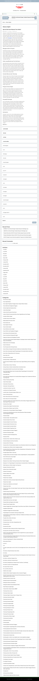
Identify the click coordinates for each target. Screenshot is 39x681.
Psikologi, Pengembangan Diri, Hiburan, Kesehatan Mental (13, 539)
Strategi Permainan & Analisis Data (9, 578)
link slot (4, 158)
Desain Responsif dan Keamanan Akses (10, 333)
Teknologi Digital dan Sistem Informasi (10, 628)
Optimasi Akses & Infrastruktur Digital (9, 469)
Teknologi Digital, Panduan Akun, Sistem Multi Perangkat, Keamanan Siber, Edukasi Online (18, 630)
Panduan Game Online (7, 486)
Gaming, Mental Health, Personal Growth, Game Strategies (13, 369)
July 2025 (4, 274)
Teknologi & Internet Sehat (7, 599)
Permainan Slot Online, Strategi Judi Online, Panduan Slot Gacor (14, 528)
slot (4, 149)
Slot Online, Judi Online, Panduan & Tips (10, 558)
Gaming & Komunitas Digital (8, 357)
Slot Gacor (5, 153)
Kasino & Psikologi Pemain (7, 394)
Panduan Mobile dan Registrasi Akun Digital (10, 502)
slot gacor (10, 37)
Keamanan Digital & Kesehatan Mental (9, 426)
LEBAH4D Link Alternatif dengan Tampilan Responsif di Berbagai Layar (20, 17)
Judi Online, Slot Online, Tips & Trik (9, 388)
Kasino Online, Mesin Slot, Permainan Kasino (10, 396)
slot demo (5, 187)
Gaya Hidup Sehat (6, 374)
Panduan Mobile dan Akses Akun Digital (10, 500)
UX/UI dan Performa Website (8, 673)
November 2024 (6, 291)
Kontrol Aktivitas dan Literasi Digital (9, 456)
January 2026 (5, 262)
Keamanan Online (6, 436)
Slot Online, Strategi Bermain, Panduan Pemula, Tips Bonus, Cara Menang (15, 562)
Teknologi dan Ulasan (7, 620)
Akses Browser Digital (7, 299)
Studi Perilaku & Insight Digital (8, 586)
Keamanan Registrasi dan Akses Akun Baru (10, 440)
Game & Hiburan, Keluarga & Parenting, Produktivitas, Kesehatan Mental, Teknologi (17, 349)
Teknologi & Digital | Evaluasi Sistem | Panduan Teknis (12, 595)
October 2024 (5, 293)
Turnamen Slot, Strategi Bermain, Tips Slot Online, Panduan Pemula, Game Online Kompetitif (18, 665)
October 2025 (5, 268)
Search (4, 220)
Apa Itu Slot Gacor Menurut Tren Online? (12, 29)
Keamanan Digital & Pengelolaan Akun (9, 428)
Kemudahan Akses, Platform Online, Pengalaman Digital (12, 447)
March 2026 (5, 257)
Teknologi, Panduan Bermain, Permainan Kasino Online (12, 657)
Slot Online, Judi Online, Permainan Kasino (10, 560)
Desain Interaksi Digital (7, 326)
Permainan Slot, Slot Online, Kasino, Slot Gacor (11, 530)
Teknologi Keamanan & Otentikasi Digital (10, 643)
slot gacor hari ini (6, 212)
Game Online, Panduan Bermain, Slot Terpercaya (11, 353)
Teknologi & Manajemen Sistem (8, 607)
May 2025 (5, 278)
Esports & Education (6, 344)
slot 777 (4, 170)
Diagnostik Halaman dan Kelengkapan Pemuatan (11, 337)
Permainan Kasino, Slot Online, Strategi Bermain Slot (12, 522)
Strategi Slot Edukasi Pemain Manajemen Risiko (11, 584)
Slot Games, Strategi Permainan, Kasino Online (11, 550)
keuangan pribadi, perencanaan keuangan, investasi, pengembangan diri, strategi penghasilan (19, 454)
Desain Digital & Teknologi (7, 324)
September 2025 (6, 270)
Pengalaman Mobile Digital (7, 508)
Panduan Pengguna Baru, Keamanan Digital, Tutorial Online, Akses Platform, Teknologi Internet (19, 506)
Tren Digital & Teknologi (7, 661)
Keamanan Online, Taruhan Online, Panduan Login (11, 438)
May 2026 (5, 253)
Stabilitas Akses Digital (7, 570)
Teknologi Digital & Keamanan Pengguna (10, 624)
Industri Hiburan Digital (7, 381)
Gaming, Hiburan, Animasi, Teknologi (9, 364)
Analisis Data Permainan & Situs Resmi (10, 312)
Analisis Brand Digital (7, 310)
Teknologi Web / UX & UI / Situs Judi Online (10, 650)
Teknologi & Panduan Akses (8, 609)
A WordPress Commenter (7, 243)
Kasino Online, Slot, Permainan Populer (9, 398)
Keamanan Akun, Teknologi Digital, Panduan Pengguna (12, 410)
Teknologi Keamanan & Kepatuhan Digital (10, 641)
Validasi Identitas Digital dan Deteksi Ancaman (11, 675)
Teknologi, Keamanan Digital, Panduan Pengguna (11, 655)
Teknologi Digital (6, 622)
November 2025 (6, 266)
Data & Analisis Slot (6, 322)
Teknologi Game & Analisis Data (8, 635)
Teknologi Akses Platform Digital (9, 616)
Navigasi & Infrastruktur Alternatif (9, 467)
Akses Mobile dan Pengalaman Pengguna (10, 305)
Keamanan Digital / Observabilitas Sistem (10, 417)
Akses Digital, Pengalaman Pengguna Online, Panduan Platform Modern (15, 303)
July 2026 (4, 249)
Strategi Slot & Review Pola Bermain (9, 582)
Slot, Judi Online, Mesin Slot (8, 568)
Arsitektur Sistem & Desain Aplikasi (9, 318)
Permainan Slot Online (7, 526)
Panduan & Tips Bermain (7, 471)
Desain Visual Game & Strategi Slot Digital (10, 335)
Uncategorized (5, 670)
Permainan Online (6, 524)
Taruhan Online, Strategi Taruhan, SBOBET (10, 588)
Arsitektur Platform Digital (7, 316)
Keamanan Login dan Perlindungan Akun (10, 434)
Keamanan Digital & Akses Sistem (9, 419)
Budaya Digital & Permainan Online (9, 320)
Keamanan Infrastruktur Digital (8, 432)
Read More (4, 124)
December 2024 (6, 289)
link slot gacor (5, 145)
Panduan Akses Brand (7, 475)
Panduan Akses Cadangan (7, 477)
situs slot (4, 174)
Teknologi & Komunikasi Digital (8, 605)
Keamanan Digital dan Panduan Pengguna (10, 430)
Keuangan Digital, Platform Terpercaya (9, 452)
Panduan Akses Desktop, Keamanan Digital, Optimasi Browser (13, 479)
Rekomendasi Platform (7, 541)
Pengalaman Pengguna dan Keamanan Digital (11, 510)
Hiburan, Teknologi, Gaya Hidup (8, 379)
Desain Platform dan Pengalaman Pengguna (10, 331)
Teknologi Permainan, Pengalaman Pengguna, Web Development (14, 645)
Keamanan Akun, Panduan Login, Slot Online (10, 408)
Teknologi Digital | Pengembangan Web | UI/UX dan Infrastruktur (14, 626)
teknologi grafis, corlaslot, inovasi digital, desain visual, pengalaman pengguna (16, 637)
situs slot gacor (6, 162)
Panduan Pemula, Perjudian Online (9, 504)
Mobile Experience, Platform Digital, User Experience (12, 465)
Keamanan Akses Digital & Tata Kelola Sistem (11, 406)
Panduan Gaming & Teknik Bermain (9, 491)
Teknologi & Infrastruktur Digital (8, 597)
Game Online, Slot (6, 355)
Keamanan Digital (6, 415)
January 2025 (5, 287)
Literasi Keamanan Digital (7, 458)
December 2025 (6, 264)
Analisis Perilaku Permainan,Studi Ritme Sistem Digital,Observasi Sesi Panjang (16, 314)
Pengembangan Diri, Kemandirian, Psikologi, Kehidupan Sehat (13, 512)
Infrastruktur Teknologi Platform (8, 386)
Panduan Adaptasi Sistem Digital (8, 473)
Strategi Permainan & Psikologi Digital (9, 580)
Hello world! (16, 243)
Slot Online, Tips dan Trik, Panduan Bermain (10, 564)
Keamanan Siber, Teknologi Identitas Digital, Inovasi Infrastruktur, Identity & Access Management (19, 445)
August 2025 (5, 272)
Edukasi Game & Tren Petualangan (9, 342)
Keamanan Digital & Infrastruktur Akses (10, 424)
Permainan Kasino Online (7, 520)
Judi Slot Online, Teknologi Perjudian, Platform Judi (12, 392)
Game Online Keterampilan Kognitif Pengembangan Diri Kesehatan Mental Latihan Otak (18, 351)
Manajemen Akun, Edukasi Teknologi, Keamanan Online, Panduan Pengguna (16, 460)
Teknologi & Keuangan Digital (8, 603)
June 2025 (5, 276)
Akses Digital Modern (7, 301)
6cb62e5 (5, 31)
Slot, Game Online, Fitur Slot (8, 566)
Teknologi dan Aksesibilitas (8, 618)
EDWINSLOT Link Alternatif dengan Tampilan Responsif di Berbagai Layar (16, 228)
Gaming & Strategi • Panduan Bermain (9, 359)
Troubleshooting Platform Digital (8, 663)
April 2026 (5, 255)
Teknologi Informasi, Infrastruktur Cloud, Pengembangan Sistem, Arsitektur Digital (17, 639)
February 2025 (5, 285)
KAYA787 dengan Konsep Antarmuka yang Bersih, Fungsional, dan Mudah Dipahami (18, 237)
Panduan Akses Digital (7, 481)
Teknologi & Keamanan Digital (8, 601)
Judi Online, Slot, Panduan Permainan (9, 390)
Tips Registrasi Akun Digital (8, 659)
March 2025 (5, 283)
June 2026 (5, 251)
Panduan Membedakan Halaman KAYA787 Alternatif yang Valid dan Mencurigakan (17, 1)
